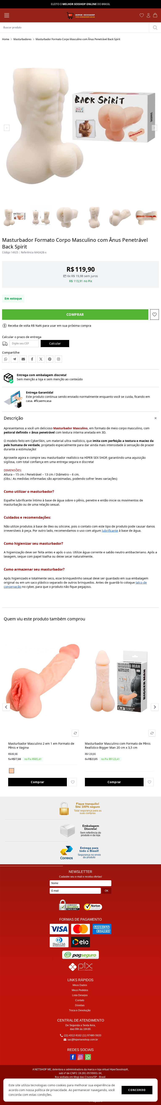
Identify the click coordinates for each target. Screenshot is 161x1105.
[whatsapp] (88, 1057)
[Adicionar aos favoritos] (73, 782)
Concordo (137, 1090)
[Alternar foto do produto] (75, 733)
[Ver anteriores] (7, 707)
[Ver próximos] (154, 707)
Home (5, 39)
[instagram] (80, 1057)
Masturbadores (22, 39)
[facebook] (73, 1057)
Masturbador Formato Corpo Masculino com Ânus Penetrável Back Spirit (78, 39)
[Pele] (11, 770)
